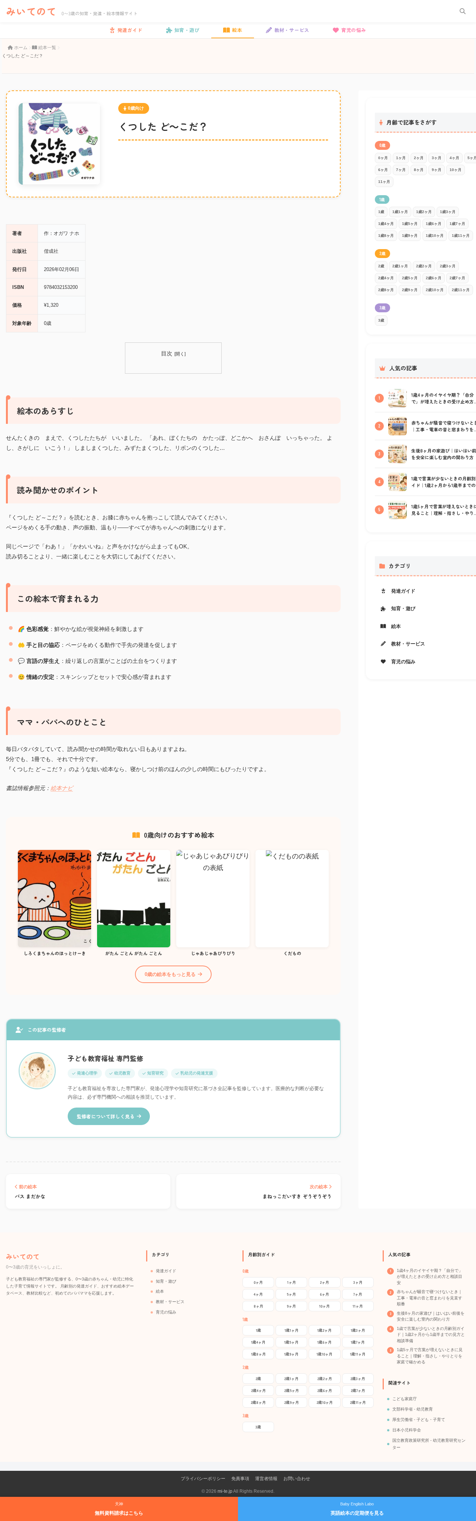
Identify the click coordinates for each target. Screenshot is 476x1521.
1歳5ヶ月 (410, 224)
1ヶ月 (401, 158)
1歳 (381, 212)
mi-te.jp (225, 1491)
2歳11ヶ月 (461, 290)
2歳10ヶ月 (435, 290)
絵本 (160, 1291)
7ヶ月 (401, 170)
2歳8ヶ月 (386, 290)
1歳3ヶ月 (448, 212)
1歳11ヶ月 (461, 235)
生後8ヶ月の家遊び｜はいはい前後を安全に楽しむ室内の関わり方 (430, 1316)
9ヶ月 (436, 170)
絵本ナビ (62, 788)
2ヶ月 (419, 158)
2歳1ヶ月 (400, 266)
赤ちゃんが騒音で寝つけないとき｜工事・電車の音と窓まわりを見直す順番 (429, 1297)
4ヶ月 (454, 158)
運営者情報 (266, 1478)
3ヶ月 (436, 158)
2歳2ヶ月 (424, 266)
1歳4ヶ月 (386, 224)
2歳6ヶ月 (433, 278)
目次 (166, 354)
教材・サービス (170, 1301)
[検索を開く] (462, 11)
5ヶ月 (291, 1294)
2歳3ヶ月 (448, 266)
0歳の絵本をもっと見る (170, 974)
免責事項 (240, 1478)
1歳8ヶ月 (386, 235)
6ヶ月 (383, 170)
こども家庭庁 (404, 1398)
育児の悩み (166, 1312)
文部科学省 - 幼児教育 (412, 1409)
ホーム (21, 47)
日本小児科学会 (406, 1430)
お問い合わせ (296, 1478)
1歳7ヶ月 (457, 224)
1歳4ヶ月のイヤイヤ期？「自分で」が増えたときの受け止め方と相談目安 (430, 1276)
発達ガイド (166, 1271)
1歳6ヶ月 (433, 224)
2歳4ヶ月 (386, 278)
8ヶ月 (419, 170)
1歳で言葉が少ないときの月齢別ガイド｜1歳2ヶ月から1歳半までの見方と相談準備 (431, 1334)
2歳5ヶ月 (410, 278)
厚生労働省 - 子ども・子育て (418, 1419)
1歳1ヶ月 (400, 212)
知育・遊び (166, 1281)
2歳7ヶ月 (457, 278)
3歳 (381, 320)
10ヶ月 (455, 170)
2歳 (381, 266)
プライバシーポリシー (203, 1478)
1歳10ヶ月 (435, 235)
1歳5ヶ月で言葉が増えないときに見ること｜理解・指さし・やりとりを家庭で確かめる (430, 1355)
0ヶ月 (383, 158)
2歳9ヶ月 (410, 290)
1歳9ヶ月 (410, 235)
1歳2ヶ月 (424, 212)
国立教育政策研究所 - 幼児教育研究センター (429, 1444)
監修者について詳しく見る (106, 1116)
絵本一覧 (46, 47)
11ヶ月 (384, 182)
